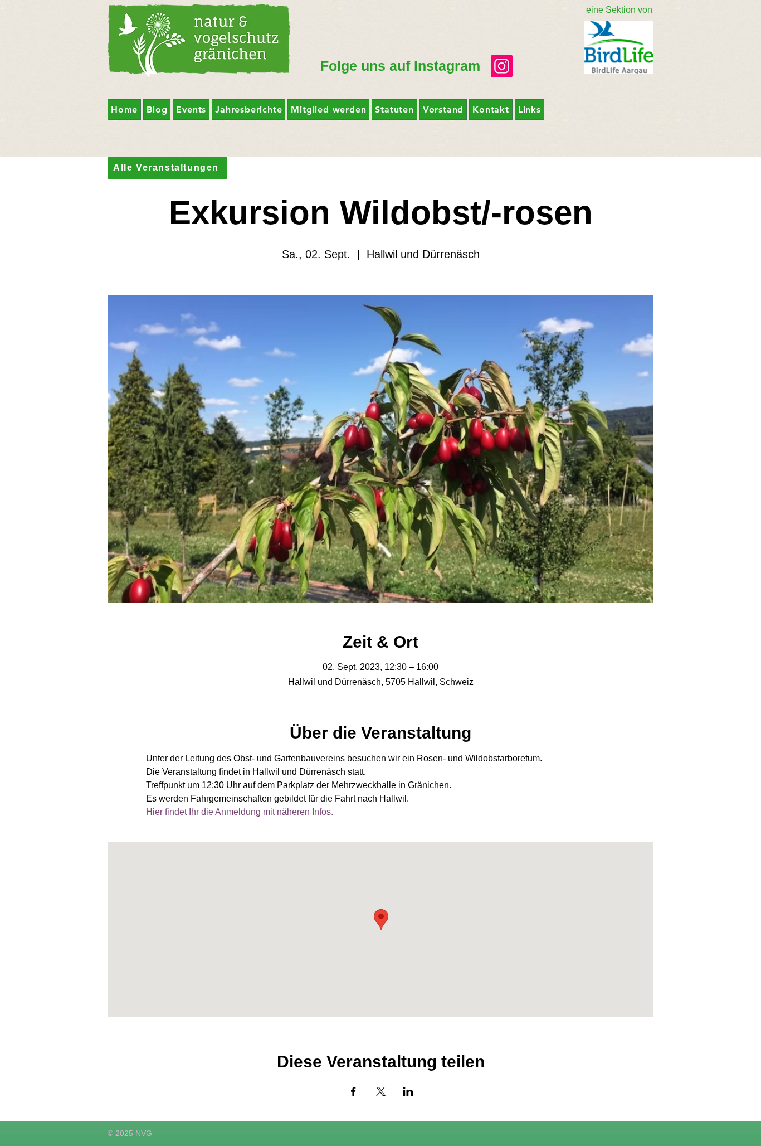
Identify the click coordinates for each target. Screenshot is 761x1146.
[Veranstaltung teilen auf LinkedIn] (408, 1091)
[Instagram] (502, 66)
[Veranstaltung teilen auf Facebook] (353, 1091)
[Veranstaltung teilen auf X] (380, 1091)
